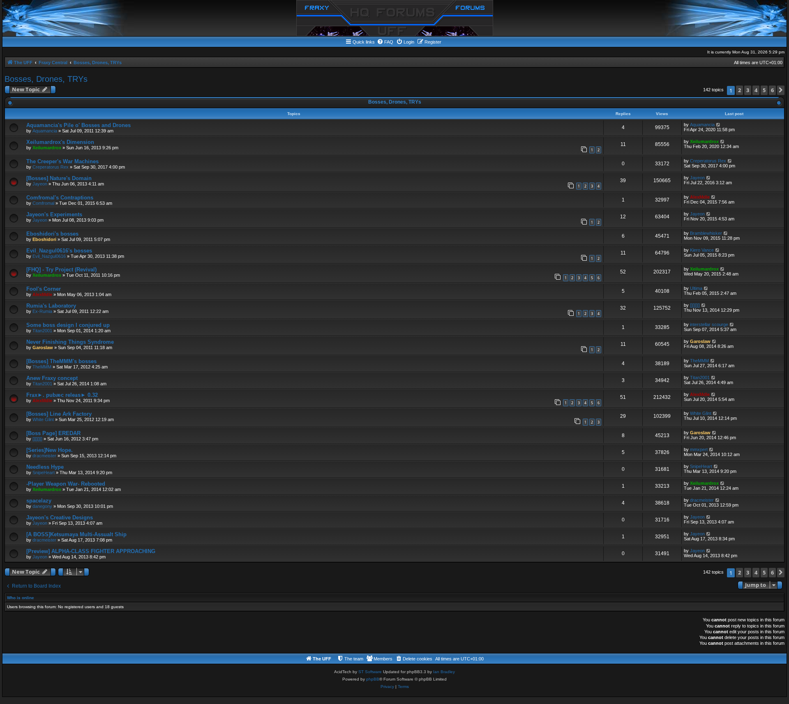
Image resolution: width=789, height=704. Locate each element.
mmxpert (699, 449)
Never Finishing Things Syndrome (70, 342)
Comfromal (43, 203)
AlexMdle (700, 197)
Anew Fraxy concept (52, 378)
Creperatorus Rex (50, 166)
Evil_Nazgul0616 (49, 256)
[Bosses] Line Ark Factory (59, 414)
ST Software (370, 671)
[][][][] (695, 305)
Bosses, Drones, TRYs (46, 78)
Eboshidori (44, 239)
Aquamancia (44, 130)
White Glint (43, 419)
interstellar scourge (709, 324)
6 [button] (772, 90)
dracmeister (44, 455)
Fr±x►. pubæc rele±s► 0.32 (62, 395)
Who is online (20, 597)
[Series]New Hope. (49, 450)
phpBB (372, 679)
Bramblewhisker (706, 233)
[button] (780, 90)
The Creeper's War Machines (62, 161)
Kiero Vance (702, 250)
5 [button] (764, 90)
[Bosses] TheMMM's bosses (61, 361)
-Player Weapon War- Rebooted (65, 484)
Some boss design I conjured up (68, 325)
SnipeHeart (43, 472)
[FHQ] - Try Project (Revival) (61, 269)
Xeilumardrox (46, 147)
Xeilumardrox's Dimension (60, 142)
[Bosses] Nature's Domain (59, 178)
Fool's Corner (43, 289)
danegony (42, 506)
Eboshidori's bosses (52, 234)
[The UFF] (394, 18)
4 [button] (755, 90)
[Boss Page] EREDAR (53, 433)
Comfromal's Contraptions (59, 198)
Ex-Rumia (42, 311)
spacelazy (38, 501)
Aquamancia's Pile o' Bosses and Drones (78, 125)
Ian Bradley (444, 671)
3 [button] (747, 90)
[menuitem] (385, 42)
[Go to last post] (718, 124)
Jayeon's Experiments (54, 214)
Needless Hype (45, 467)
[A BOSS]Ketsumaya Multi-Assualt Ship (76, 534)
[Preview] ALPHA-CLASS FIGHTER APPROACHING (90, 551)
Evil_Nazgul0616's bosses (59, 251)
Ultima (696, 288)
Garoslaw (42, 347)
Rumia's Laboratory (51, 306)
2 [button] (739, 90)
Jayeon (39, 183)
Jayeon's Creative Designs (59, 517)
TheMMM (41, 366)
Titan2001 (42, 330)
